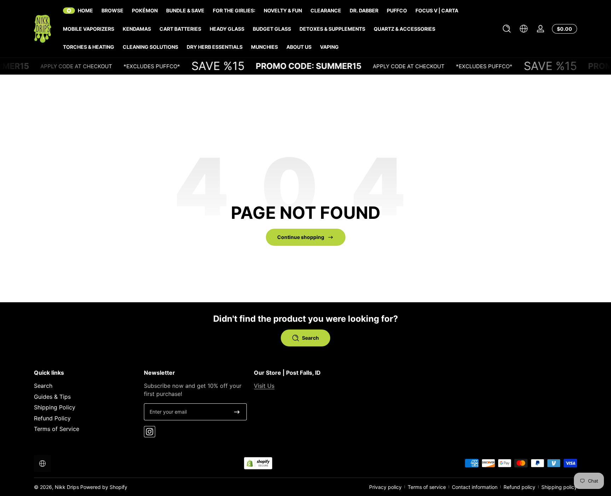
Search (43, 385)
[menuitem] (85, 386)
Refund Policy (52, 418)
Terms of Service (56, 428)
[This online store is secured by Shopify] (258, 463)
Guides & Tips (52, 396)
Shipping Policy (54, 407)
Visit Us (264, 385)
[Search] (506, 28)
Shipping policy (559, 487)
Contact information (474, 487)
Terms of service (427, 487)
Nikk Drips (67, 487)
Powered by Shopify (103, 487)
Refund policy (519, 487)
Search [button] (310, 338)
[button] (506, 28)
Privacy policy (385, 487)
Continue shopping (300, 237)
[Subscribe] (237, 411)
